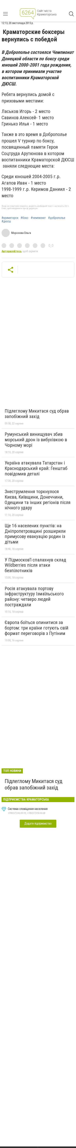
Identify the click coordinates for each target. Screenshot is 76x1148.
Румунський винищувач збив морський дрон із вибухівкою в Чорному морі (36, 439)
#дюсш (6, 221)
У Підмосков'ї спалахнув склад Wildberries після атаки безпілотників (35, 565)
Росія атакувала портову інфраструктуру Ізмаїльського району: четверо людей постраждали (34, 596)
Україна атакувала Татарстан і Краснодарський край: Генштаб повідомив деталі (36, 468)
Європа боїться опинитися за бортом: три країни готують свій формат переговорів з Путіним (36, 628)
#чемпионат (38, 218)
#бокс (24, 218)
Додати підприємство (38, 823)
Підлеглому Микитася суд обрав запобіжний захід (37, 413)
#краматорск (10, 218)
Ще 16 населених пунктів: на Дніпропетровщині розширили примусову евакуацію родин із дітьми (35, 534)
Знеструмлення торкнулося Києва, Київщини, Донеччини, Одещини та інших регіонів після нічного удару (38, 500)
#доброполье (56, 218)
